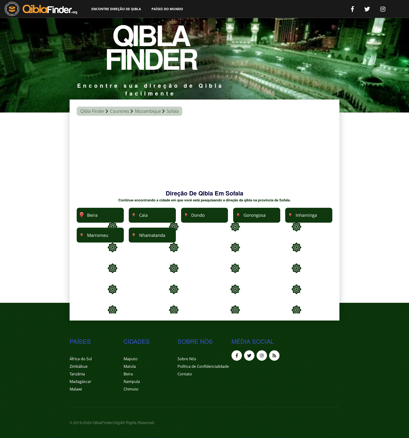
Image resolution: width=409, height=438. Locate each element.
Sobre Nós (187, 358)
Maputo (131, 358)
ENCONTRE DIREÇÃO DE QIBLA (116, 9)
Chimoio (131, 389)
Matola (130, 366)
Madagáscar (80, 381)
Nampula (132, 381)
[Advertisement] (204, 156)
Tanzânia (77, 374)
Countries (119, 111)
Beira (128, 374)
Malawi (76, 389)
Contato (185, 374)
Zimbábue (79, 366)
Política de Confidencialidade (203, 366)
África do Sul (81, 358)
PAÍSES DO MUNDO (167, 9)
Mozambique (148, 111)
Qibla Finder (92, 111)
